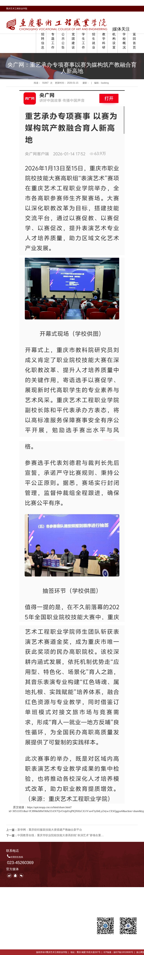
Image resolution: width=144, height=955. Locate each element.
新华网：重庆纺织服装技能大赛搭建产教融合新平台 (49, 829)
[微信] (21, 875)
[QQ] (15, 875)
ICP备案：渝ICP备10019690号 (118, 952)
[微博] (9, 875)
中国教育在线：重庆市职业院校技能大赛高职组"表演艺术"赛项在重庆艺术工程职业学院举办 (61, 835)
